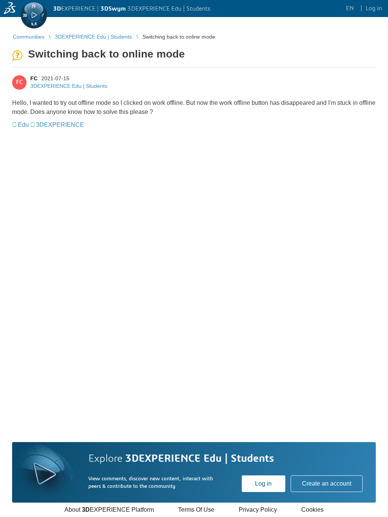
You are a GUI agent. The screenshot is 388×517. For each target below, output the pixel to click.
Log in (263, 483)
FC (34, 78)
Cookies (312, 509)
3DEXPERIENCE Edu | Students (68, 86)
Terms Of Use (196, 509)
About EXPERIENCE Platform (109, 509)
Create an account (326, 483)
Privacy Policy (258, 509)
